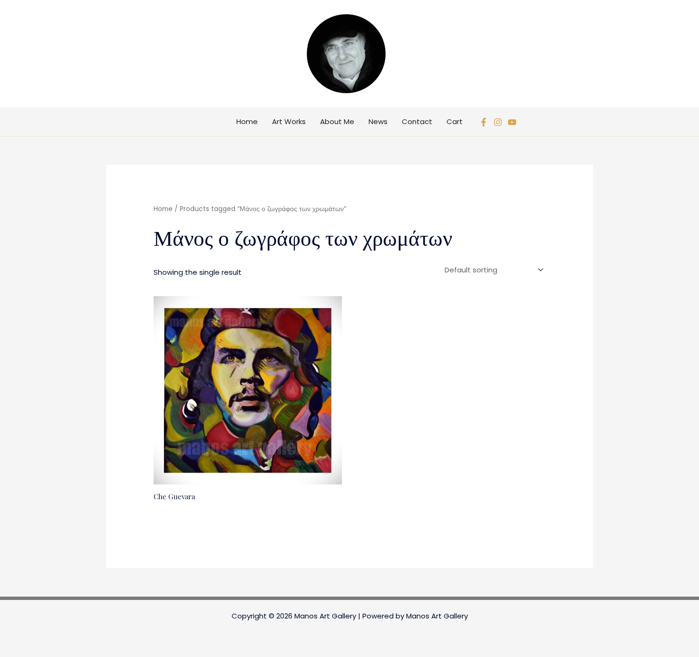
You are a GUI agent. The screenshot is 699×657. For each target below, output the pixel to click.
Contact (417, 121)
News (378, 121)
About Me (337, 121)
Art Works (289, 121)
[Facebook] (483, 122)
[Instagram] (498, 122)
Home (247, 121)
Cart (455, 121)
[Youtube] (512, 122)
